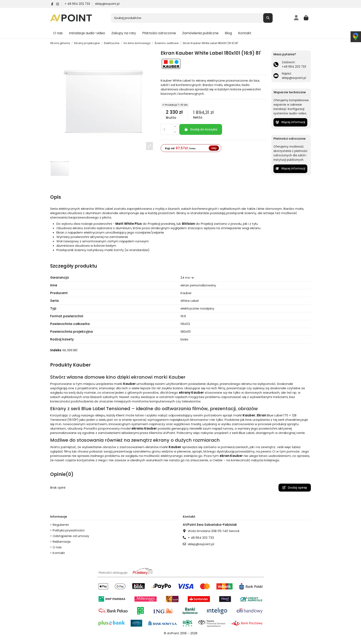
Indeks (55, 350)
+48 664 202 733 (294, 67)
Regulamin (61, 524)
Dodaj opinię (297, 487)
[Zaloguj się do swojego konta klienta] (296, 18)
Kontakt (59, 553)
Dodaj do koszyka (203, 129)
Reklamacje (62, 541)
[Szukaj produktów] (268, 18)
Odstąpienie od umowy (71, 536)
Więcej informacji (292, 122)
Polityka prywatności (68, 530)
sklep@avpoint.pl (107, 4)
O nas (57, 547)
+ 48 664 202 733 (78, 4)
